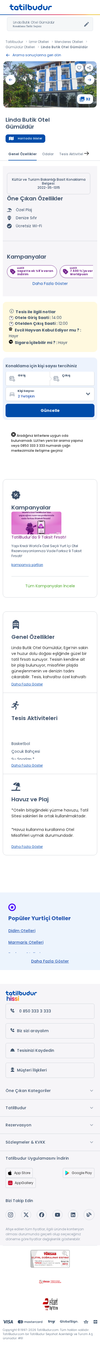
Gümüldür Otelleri (20, 47)
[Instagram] (11, 1215)
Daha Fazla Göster (50, 283)
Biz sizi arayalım (33, 1031)
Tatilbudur (14, 41)
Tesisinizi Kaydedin (35, 1050)
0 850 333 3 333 (35, 1011)
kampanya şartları (27, 564)
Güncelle (50, 410)
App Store (22, 1172)
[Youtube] (57, 1215)
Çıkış (66, 375)
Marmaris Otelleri (25, 942)
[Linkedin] (73, 1215)
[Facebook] (42, 1215)
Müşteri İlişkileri (32, 1070)
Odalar (48, 154)
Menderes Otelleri (69, 41)
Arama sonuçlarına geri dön (36, 55)
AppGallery (24, 1182)
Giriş (22, 375)
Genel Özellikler (22, 154)
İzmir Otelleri (39, 41)
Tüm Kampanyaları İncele (50, 586)
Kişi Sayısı (26, 391)
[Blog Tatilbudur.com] (89, 1214)
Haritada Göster (30, 138)
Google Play (82, 1172)
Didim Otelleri (21, 930)
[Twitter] (26, 1215)
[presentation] (11, 80)
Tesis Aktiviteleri (73, 154)
